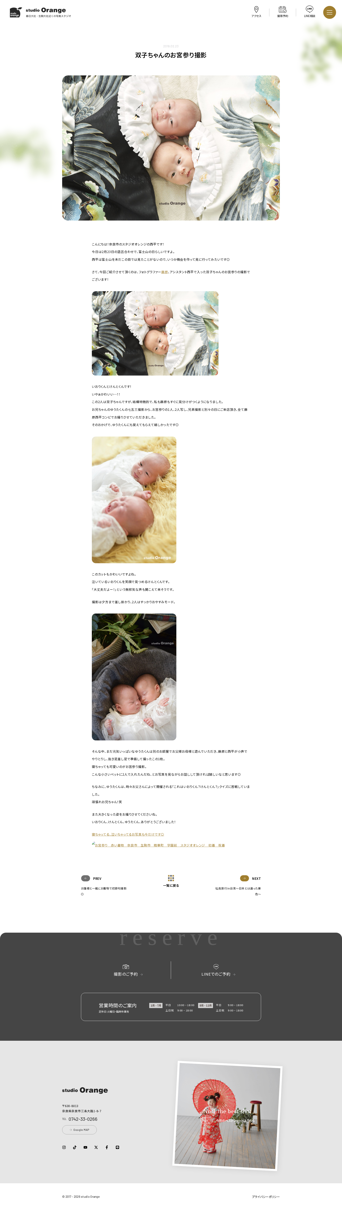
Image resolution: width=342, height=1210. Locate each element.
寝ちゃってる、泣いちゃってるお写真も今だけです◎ (128, 834)
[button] (40, 14)
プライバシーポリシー (266, 1197)
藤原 (164, 271)
